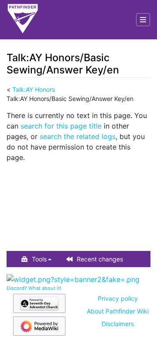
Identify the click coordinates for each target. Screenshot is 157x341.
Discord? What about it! (34, 288)
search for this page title (61, 126)
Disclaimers (118, 323)
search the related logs (78, 136)
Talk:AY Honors (33, 89)
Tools (39, 259)
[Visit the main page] (22, 19)
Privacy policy (118, 298)
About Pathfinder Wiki (118, 311)
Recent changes (100, 259)
